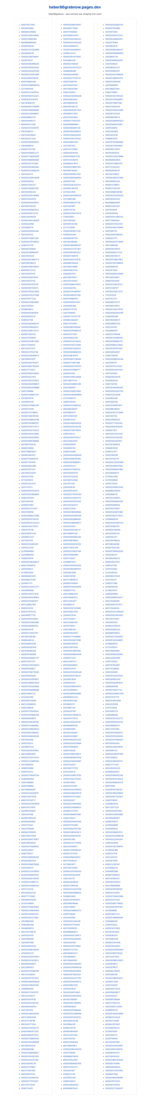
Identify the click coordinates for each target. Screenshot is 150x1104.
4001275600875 (70, 580)
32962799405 (111, 355)
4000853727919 (70, 811)
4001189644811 (70, 1046)
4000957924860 (112, 28)
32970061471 (111, 363)
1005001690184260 (114, 654)
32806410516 (27, 629)
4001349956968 (112, 885)
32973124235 (27, 889)
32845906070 (111, 266)
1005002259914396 (30, 74)
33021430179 (111, 857)
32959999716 (111, 494)
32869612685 (69, 896)
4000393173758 (70, 768)
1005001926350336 (72, 565)
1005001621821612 (113, 441)
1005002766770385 (30, 672)
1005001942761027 (29, 363)
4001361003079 (28, 1046)
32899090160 (27, 989)
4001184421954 (112, 932)
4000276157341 (28, 469)
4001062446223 (112, 558)
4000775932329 (70, 547)
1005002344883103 (30, 885)
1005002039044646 (30, 177)
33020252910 (69, 526)
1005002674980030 (72, 195)
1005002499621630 (114, 487)
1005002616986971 (72, 462)
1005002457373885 (114, 412)
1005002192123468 (72, 345)
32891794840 (69, 914)
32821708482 (69, 1053)
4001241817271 (70, 661)
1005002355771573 (30, 426)
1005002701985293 (30, 405)
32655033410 (27, 935)
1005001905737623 (114, 515)
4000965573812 (70, 113)
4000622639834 (70, 882)
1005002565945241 (30, 323)
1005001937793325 (114, 796)
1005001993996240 (30, 64)
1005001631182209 (113, 437)
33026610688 (27, 28)
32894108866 (27, 786)
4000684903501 (28, 576)
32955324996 (27, 224)
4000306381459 (28, 946)
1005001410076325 (114, 676)
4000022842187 (112, 206)
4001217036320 (28, 345)
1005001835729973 (72, 935)
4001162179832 (112, 174)
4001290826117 (112, 473)
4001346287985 (70, 89)
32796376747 (111, 590)
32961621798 (27, 320)
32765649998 (111, 825)
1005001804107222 (30, 1035)
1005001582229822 (30, 380)
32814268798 (111, 974)
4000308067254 (112, 323)
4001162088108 (70, 242)
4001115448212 (70, 860)
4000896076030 (70, 1056)
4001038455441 (70, 85)
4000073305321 (28, 185)
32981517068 (111, 583)
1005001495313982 (72, 946)
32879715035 (111, 483)
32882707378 (27, 245)
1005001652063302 (114, 615)
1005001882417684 (114, 345)
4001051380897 (70, 999)
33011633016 (111, 210)
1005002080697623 (114, 121)
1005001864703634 (114, 1060)
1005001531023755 (114, 224)
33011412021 (111, 580)
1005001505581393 (30, 1056)
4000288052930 (70, 35)
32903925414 (69, 466)
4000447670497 (112, 1024)
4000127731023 (28, 370)
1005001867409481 (72, 327)
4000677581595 (28, 462)
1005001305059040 (30, 437)
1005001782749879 (114, 846)
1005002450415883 (72, 761)
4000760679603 (70, 540)
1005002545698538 (114, 836)
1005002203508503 (72, 789)
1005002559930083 (114, 949)
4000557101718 (70, 309)
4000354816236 (28, 1063)
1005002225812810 (114, 839)
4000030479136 (28, 999)
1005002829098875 (30, 384)
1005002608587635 (72, 757)
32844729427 (69, 818)
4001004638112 (112, 153)
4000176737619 (28, 807)
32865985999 (27, 1049)
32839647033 (27, 747)
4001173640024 (112, 220)
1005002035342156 (72, 426)
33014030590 (27, 739)
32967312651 (27, 1088)
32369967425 (69, 562)
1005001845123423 (30, 96)
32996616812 (27, 309)
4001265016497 (112, 277)
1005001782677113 (113, 690)
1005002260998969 (72, 394)
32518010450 (111, 1031)
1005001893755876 (30, 366)
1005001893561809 (72, 971)
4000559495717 (28, 121)
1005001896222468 (30, 515)
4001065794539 (28, 444)
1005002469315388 (114, 177)
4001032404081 (70, 732)
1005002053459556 (30, 804)
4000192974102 (28, 1074)
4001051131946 (112, 1021)
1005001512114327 (29, 508)
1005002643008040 (72, 455)
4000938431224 (70, 697)
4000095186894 (112, 999)
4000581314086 (112, 1063)
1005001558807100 (30, 394)
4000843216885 (28, 32)
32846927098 (111, 1074)
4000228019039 (28, 217)
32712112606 (69, 227)
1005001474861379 (113, 163)
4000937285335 (112, 188)
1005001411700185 (71, 925)
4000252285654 (112, 498)
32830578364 (111, 42)
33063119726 (27, 608)
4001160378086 (70, 266)
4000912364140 (28, 334)
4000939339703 (112, 249)
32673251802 (111, 373)
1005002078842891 (30, 302)
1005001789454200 (114, 551)
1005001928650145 (30, 875)
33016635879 (27, 398)
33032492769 (69, 288)
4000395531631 (70, 491)
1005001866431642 (72, 284)
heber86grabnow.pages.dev (75, 7)
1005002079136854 (30, 242)
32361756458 (111, 1038)
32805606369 (69, 306)
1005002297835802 (72, 996)
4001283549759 (70, 473)
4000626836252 (112, 1067)
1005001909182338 (114, 775)
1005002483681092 (114, 387)
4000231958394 (70, 1042)
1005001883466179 (114, 49)
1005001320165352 (30, 1077)
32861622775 (111, 238)
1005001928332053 (72, 544)
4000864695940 (28, 42)
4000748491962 (112, 651)
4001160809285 (28, 789)
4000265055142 (112, 199)
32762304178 (69, 772)
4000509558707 (112, 170)
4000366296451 (112, 409)
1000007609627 (28, 668)
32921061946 (69, 220)
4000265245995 (28, 700)
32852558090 (27, 829)
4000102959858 (70, 747)
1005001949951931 (29, 626)
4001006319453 (112, 306)
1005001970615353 (114, 907)
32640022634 (69, 615)
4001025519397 (70, 786)
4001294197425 (112, 1056)
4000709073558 (28, 836)
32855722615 (111, 661)
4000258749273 (112, 256)
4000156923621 (70, 99)
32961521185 (111, 565)
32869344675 (111, 821)
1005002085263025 (72, 1049)
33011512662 (111, 708)
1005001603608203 (72, 352)
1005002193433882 (30, 434)
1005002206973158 (72, 775)
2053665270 (69, 704)
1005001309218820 (30, 57)
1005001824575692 (72, 57)
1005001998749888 (30, 441)
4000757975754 (28, 611)
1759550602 (68, 217)
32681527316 (111, 853)
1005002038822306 (114, 693)
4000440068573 (70, 46)
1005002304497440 (30, 71)
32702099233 (69, 398)
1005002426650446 (72, 96)
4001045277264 (28, 1024)
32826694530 (27, 53)
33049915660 (69, 729)
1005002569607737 (30, 658)
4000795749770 (70, 106)
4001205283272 (70, 505)
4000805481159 (70, 238)
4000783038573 (112, 320)
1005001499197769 (72, 295)
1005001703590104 (30, 711)
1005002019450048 (72, 821)
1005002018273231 (114, 291)
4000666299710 (112, 117)
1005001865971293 (30, 1031)
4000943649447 (70, 1031)
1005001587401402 (114, 348)
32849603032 (111, 804)
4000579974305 (70, 647)
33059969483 (27, 555)
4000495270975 (112, 149)
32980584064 (27, 779)
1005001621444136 (71, 921)
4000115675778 (28, 281)
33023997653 (27, 967)
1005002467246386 (30, 106)
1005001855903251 (72, 252)
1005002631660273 (30, 259)
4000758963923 (28, 451)
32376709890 (27, 903)
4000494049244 (28, 1006)
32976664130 (69, 1024)
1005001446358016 (114, 747)
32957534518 (69, 764)
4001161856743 (28, 103)
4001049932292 (70, 338)
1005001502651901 (29, 544)
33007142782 (111, 384)
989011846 (110, 786)
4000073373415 (70, 853)
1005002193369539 (30, 971)
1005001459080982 (30, 110)
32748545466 (111, 850)
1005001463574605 (30, 373)
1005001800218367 (114, 124)
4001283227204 (28, 138)
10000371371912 (70, 949)
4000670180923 (112, 875)
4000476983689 (70, 555)
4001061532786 (70, 224)
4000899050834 (112, 160)
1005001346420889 (114, 1013)
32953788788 (27, 512)
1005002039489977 (30, 113)
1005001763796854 (114, 263)
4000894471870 (70, 163)
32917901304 (27, 1010)
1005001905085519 (72, 569)
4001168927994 (112, 89)
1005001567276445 (72, 779)
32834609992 (27, 590)
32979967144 (69, 708)
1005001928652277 (30, 153)
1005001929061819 (113, 683)
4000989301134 (112, 67)
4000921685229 (28, 818)
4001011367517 (112, 288)
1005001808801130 (71, 128)
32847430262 (27, 306)
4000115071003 (28, 25)
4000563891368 (28, 466)
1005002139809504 (30, 1038)
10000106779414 (112, 989)
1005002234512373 (30, 587)
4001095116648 (70, 170)
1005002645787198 (72, 829)
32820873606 (69, 679)
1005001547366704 (114, 217)
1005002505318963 (30, 195)
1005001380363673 (72, 832)
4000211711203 (112, 764)
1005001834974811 (113, 811)
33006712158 (69, 1074)
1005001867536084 (72, 359)
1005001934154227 (72, 437)
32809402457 (69, 683)
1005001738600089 (30, 156)
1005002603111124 (113, 252)
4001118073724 (70, 380)
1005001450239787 (72, 722)
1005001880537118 (71, 202)
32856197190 (69, 181)
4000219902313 (28, 693)
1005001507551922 (30, 978)
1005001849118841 (71, 992)
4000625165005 (28, 832)
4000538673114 (112, 914)
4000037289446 (112, 334)
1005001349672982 (114, 512)
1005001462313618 (71, 259)
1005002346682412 (72, 910)
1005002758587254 (30, 775)
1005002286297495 (114, 754)
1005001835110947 (29, 619)
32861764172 (69, 434)
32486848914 (111, 643)
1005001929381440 (30, 231)
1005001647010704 (29, 284)
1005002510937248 (72, 551)
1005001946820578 (114, 782)
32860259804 (27, 448)
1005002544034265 (114, 195)
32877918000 (69, 313)
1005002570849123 (72, 715)
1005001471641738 (29, 352)
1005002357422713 (114, 718)
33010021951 (69, 1070)
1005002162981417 (29, 601)
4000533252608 (112, 394)
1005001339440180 (30, 907)
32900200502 (27, 181)
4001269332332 (28, 893)
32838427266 (111, 981)
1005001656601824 (30, 210)
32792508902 (111, 480)
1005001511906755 (71, 469)
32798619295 (27, 572)
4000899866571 (70, 932)
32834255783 (69, 711)
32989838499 (69, 71)
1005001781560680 (114, 99)
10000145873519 (28, 796)
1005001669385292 (72, 537)
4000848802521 (28, 117)
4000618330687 (70, 736)
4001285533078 (28, 473)
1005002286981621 (114, 39)
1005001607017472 (113, 604)
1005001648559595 (30, 736)
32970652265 (69, 1077)
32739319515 (27, 480)
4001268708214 (112, 1028)
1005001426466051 (72, 49)
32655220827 (27, 850)
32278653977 (69, 864)
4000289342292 (112, 768)
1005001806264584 (72, 177)
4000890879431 (70, 1088)
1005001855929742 (114, 722)
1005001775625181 (71, 121)
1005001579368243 (72, 405)
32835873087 (111, 860)
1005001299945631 (30, 252)
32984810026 (111, 448)
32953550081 (111, 672)
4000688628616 (112, 202)
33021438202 (111, 757)
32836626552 (111, 380)
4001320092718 (112, 533)
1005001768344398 (114, 110)
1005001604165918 (113, 1049)
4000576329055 (28, 199)
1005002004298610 (30, 597)
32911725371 (27, 487)
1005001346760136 (30, 416)
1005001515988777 (71, 370)
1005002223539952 (30, 871)
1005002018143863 (30, 750)
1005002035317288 (30, 295)
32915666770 (27, 227)
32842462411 (111, 555)
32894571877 (111, 430)
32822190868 (27, 391)
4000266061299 (28, 643)
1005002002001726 (114, 391)
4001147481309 (70, 416)
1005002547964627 (114, 739)
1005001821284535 (72, 348)
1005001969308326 (30, 857)
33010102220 (27, 234)
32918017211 (26, 583)
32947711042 (27, 825)
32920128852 (69, 907)
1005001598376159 (114, 466)
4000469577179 (28, 615)
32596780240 (27, 46)
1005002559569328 (72, 967)
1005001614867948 (72, 651)
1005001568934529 (30, 683)
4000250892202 (112, 629)
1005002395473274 (72, 213)
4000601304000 (70, 583)
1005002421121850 (29, 163)
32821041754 (111, 416)
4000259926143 (112, 419)
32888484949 (111, 686)
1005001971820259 (72, 974)
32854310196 (27, 814)
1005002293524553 (30, 957)
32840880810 (27, 146)
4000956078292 (28, 900)
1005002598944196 (30, 419)
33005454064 (111, 131)
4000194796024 (112, 540)
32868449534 (27, 640)
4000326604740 (70, 142)
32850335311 (27, 743)
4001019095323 (70, 597)
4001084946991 (70, 665)
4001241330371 (28, 996)
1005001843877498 (72, 640)
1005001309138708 (30, 722)
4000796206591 (28, 843)
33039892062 (27, 921)
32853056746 (111, 402)
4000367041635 (112, 1085)
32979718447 (69, 626)
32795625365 (111, 476)
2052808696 (111, 910)
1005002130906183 (114, 338)
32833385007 (69, 387)
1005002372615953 (114, 1070)
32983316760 (69, 576)
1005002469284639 (30, 981)
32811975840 (111, 569)
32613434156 (27, 501)
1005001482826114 (113, 761)
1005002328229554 (30, 665)
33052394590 (111, 455)
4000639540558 (112, 377)
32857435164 (69, 1038)
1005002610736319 (30, 519)
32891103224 (27, 772)
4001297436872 (70, 846)
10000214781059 (112, 81)
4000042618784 (70, 153)
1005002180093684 (72, 512)
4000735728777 (28, 800)
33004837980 (27, 942)
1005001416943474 (29, 914)
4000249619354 (70, 355)
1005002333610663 (72, 804)
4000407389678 (70, 256)
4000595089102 (112, 505)
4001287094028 (112, 444)
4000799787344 (28, 533)
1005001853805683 (30, 167)
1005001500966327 (30, 423)
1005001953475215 (114, 35)
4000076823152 (70, 270)
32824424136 (111, 135)
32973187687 (69, 206)
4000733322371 (70, 1067)
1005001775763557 (30, 1081)
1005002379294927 (114, 636)
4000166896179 (112, 725)
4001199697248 (70, 533)
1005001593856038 (30, 715)
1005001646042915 (114, 60)
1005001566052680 (30, 864)
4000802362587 (70, 320)
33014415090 (69, 917)
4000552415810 (112, 893)
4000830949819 (28, 718)
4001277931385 (112, 729)
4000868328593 (112, 491)
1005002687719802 (114, 903)
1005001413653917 (71, 900)
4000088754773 (112, 302)
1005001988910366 (72, 814)
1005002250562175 (30, 1028)
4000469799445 (70, 263)
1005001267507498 (72, 608)
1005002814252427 (114, 370)
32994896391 (111, 921)
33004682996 (111, 871)
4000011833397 (112, 281)
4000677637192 (28, 149)
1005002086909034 (30, 85)
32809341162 (69, 373)
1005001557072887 (72, 796)
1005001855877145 (72, 231)
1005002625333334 (30, 523)
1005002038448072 (30, 562)
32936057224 (27, 537)
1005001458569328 (72, 423)
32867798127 (27, 853)
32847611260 (69, 839)
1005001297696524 (72, 330)
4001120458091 (28, 974)
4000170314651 (70, 323)
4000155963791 (112, 526)
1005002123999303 (30, 761)
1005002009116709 (72, 836)
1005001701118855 (29, 412)
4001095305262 (28, 206)
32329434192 (27, 697)
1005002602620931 (30, 142)
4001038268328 (28, 651)
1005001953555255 (72, 739)
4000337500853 (28, 338)
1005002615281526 (72, 1017)
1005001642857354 (72, 110)
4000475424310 (28, 483)
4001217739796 (28, 1021)
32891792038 (69, 750)
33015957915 (27, 540)
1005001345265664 (30, 686)
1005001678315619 (71, 875)
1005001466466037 (72, 245)
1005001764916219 (29, 459)
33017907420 (69, 146)
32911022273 (111, 298)
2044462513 (68, 604)
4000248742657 (112, 352)
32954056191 (69, 487)
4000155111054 (70, 334)
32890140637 (69, 1081)
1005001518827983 (114, 259)
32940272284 (69, 508)
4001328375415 (28, 274)
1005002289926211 (30, 327)
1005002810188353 (114, 234)
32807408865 (27, 782)
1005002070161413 (29, 99)
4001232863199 (70, 622)
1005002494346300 (30, 220)
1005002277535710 (72, 78)
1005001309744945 (30, 35)
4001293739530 (28, 932)
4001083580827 (112, 818)
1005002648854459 (72, 654)
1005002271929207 (114, 1088)
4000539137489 (112, 928)
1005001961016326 (113, 953)
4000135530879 (70, 160)
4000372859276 (112, 106)
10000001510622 (112, 882)
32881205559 (69, 402)
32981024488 (69, 451)
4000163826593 (28, 676)
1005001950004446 (114, 313)
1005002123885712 (30, 882)
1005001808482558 (72, 1063)
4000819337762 (112, 562)
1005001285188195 (113, 889)
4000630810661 (28, 821)
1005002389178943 (30, 266)
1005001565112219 (29, 213)
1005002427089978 (114, 74)
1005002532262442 (72, 42)
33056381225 (111, 935)
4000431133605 (28, 1067)
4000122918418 (28, 565)
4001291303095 (70, 117)
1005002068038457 (72, 25)
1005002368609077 (72, 523)
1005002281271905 (30, 917)
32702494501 (111, 572)
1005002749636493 (30, 910)
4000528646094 (70, 1085)
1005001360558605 (114, 793)
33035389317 (27, 131)
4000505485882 (28, 654)
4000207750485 (70, 825)
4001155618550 (70, 928)
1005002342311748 (29, 1060)
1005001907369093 (72, 1003)
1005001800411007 (71, 302)
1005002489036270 (72, 793)
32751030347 (111, 647)
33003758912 (111, 800)
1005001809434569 (114, 274)
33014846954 (69, 957)
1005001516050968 (114, 814)
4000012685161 (70, 81)
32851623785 (27, 476)
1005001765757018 (29, 594)
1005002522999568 (72, 1013)
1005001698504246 (114, 359)
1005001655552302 (72, 501)
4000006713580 (70, 28)
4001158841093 (70, 960)
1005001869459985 (72, 693)
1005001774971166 (71, 363)
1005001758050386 (114, 896)
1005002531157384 (72, 249)
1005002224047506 (72, 889)
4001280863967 (28, 754)
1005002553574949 (114, 242)
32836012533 (69, 419)
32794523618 (69, 192)
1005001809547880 (114, 469)
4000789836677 (112, 992)
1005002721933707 (30, 992)
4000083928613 (28, 964)
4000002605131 (28, 316)
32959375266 (27, 409)
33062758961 (111, 92)
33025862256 (111, 939)
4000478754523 (112, 1081)
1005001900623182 (72, 174)
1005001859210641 (29, 277)
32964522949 (111, 843)
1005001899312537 (114, 597)
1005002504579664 (72, 743)
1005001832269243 (114, 736)
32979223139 (27, 547)
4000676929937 (70, 633)
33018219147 (27, 60)
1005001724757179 (71, 316)
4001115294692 (112, 668)
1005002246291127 (114, 284)
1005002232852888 (114, 462)
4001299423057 (28, 359)
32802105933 (69, 92)
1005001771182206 (113, 423)
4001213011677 (70, 601)
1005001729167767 (29, 633)
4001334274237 (28, 348)
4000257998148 (70, 885)
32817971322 (69, 483)
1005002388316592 (30, 949)
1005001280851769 (30, 188)
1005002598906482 (114, 53)
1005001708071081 (113, 103)
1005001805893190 (114, 501)
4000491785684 (28, 249)
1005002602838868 (30, 387)
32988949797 (111, 1010)
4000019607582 (70, 985)
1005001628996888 (30, 690)
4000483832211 (70, 953)
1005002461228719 (72, 185)
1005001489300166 (72, 459)
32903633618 (69, 989)
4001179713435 (28, 1085)
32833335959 (111, 704)
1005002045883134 (114, 25)
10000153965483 (29, 39)
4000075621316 (112, 547)
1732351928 (110, 295)
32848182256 (111, 587)
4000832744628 (70, 64)
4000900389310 (70, 643)
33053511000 (111, 270)
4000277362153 (112, 1003)
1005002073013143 (114, 434)
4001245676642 (28, 135)
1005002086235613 (114, 960)
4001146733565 (70, 868)
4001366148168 (112, 544)
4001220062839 (28, 1017)
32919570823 (69, 782)
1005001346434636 (72, 377)
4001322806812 (70, 690)
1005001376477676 (114, 309)
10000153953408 (113, 700)
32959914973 (111, 964)
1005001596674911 (113, 405)
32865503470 (69, 668)
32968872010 (111, 138)
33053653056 (69, 572)
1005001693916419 (113, 426)
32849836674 (27, 928)
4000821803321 (28, 455)
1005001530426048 (72, 587)
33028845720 (111, 57)
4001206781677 (70, 277)
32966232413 (69, 53)
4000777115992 (28, 896)
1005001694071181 (71, 156)
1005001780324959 (30, 291)
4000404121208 (28, 124)
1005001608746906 (114, 1077)
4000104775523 (70, 718)
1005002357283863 (30, 49)
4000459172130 (28, 270)
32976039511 (27, 569)
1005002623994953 (72, 964)
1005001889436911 (71, 857)
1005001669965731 (114, 341)
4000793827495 (70, 611)
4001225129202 (70, 281)
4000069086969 (70, 124)
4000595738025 (112, 971)
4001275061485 (28, 1070)
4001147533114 (112, 459)
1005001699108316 (29, 78)
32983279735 (69, 1028)
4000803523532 (112, 1017)
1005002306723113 (30, 330)
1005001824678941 (30, 202)
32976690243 (111, 868)
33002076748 (27, 530)
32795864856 (27, 551)
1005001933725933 (30, 430)
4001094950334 (112, 181)
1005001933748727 (72, 530)
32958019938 (69, 444)
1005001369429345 (30, 1013)
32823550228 (27, 256)
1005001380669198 (114, 917)
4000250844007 (112, 946)
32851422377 (69, 878)
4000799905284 (28, 81)
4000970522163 (28, 377)
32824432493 (69, 942)
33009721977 (111, 451)
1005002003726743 (72, 366)
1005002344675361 (30, 341)
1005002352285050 (114, 611)
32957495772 (111, 1035)
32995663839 (69, 1006)
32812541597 (111, 327)
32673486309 (111, 245)
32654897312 (111, 750)
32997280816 (27, 708)
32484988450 (111, 715)
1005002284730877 (30, 839)
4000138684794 (70, 594)
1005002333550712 (72, 498)
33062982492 (27, 925)
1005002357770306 (72, 843)
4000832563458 (112, 942)
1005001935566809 (30, 1042)
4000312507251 (28, 661)
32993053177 (111, 537)
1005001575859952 (30, 846)
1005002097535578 (30, 491)
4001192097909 (112, 1042)
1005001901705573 (29, 288)
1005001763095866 (114, 142)
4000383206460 (70, 74)
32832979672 (111, 967)
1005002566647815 (72, 686)
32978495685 (111, 85)
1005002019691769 (72, 167)
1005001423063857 (30, 679)
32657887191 (111, 231)
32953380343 (69, 629)
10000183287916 (28, 647)
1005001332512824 (72, 341)
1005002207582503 (72, 871)
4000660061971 (112, 772)
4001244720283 (70, 476)
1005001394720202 (72, 138)
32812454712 (27, 174)
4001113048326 (112, 608)
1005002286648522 (30, 729)
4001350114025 (112, 619)
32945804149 (111, 398)
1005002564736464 (114, 227)
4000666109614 (112, 633)
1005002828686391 (72, 519)
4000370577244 (28, 298)
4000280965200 (112, 679)
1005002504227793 (72, 978)
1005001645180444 (72, 39)
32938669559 (111, 519)
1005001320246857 (114, 640)
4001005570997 (112, 508)
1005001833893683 (30, 494)
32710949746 (27, 89)
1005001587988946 (72, 1010)
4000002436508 (112, 530)
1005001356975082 (72, 391)
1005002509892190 (72, 384)
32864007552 (69, 274)
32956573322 (69, 658)
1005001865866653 (72, 893)
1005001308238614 (72, 754)
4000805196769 (70, 188)
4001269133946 (70, 480)
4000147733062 (70, 149)
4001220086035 (28, 704)
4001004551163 (70, 700)
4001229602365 (28, 604)
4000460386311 (70, 409)
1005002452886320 (30, 170)
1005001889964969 (30, 160)
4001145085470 (112, 878)
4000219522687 (70, 1060)
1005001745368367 (72, 291)
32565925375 (27, 953)
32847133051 (69, 558)
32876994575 (69, 412)
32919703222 (111, 925)
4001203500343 (28, 192)
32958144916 (111, 128)
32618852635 (111, 46)
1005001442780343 (114, 96)
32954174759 (69, 210)
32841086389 (27, 939)
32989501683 (27, 505)
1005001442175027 (29, 526)
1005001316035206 (30, 985)
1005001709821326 (30, 238)
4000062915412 (112, 1053)
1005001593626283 (30, 67)
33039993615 (111, 330)
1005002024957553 (114, 523)
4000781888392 (70, 298)
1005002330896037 (72, 807)
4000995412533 (112, 576)
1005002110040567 (114, 146)
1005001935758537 (72, 676)
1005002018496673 (30, 355)
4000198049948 (70, 903)
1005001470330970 (30, 128)
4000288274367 (28, 580)
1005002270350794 (72, 494)
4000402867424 (28, 860)
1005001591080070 (114, 732)
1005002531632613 (30, 960)
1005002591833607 (114, 1046)
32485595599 (111, 316)
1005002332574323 (30, 757)
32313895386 (69, 199)
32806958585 (111, 594)
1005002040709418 (30, 878)
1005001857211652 (113, 1006)
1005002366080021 (30, 1053)
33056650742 (69, 448)
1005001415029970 (30, 793)
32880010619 (27, 558)
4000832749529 (112, 626)
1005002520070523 (72, 67)
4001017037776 (112, 697)
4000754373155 (112, 900)
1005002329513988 (114, 156)
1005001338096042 (72, 850)
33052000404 (111, 213)
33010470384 (111, 32)
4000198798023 (28, 263)
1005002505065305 (72, 515)
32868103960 (27, 768)
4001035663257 (112, 71)
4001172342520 (112, 167)
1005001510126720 (113, 789)
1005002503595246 (72, 672)
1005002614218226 (114, 779)
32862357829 (27, 498)
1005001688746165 (114, 192)
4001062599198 (28, 636)
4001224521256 (70, 1035)
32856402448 (69, 234)
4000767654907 (112, 665)
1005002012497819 (30, 92)
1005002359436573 (72, 981)
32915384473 (27, 868)
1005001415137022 (113, 366)
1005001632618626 (72, 131)
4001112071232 (112, 807)
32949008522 (111, 829)
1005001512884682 (30, 725)
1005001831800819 (29, 313)
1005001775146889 (72, 636)
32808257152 (69, 590)
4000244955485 (112, 658)
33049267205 (27, 402)
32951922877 (69, 800)
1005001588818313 (113, 832)
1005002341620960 (30, 622)
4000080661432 (70, 725)
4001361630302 (112, 743)
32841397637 (111, 996)
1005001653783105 (30, 1003)
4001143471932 (112, 957)
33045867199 (69, 60)
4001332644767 (70, 441)
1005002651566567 (30, 732)
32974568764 (27, 764)
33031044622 (111, 64)
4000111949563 (70, 32)
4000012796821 (112, 185)
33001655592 (111, 622)
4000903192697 (28, 811)
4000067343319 (112, 113)
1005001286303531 (114, 978)
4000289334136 (70, 1021)
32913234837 (69, 619)
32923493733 (111, 711)
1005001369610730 (114, 78)
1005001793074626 (72, 430)
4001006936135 (70, 103)
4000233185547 (112, 864)
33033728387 (111, 985)
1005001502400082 (72, 939)
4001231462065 (112, 601)
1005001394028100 (72, 135)
